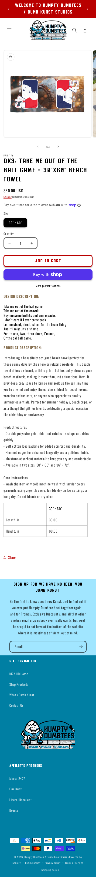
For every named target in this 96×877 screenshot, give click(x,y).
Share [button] (12, 557)
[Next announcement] (87, 9)
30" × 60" (15, 222)
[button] (9, 30)
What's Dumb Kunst (21, 694)
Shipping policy (50, 870)
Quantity (8, 233)
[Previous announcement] (8, 9)
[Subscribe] (81, 647)
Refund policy (33, 863)
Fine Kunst (16, 788)
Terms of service (74, 863)
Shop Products (18, 684)
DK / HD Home (18, 673)
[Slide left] (38, 146)
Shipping (7, 196)
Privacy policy (53, 863)
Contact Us (16, 705)
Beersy (13, 810)
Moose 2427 (17, 778)
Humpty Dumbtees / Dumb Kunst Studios (46, 857)
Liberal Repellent (20, 799)
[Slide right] (58, 146)
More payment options (48, 286)
